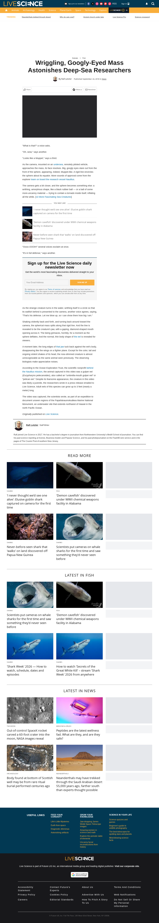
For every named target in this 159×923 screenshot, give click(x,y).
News (104, 79)
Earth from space (58, 825)
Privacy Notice (30, 291)
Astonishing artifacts (60, 832)
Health (42, 10)
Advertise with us (93, 894)
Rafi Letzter (66, 79)
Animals (15, 10)
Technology (90, 10)
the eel (77, 336)
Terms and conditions (127, 887)
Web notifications (125, 894)
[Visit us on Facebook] (88, 3)
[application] (59, 116)
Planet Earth (65, 10)
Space (78, 10)
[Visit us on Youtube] (101, 3)
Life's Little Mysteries (60, 821)
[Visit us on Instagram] (97, 3)
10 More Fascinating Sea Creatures (53, 197)
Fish (84, 58)
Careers (23, 899)
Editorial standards (62, 899)
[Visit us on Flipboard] (105, 3)
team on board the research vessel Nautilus (52, 179)
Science (52, 10)
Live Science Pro (119, 17)
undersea (58, 164)
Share (28, 90)
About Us (87, 887)
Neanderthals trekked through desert (36, 17)
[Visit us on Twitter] (92, 3)
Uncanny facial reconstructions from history (89, 844)
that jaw (60, 346)
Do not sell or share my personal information (127, 902)
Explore (103, 10)
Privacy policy (26, 894)
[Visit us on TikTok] (109, 3)
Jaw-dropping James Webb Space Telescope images (90, 823)
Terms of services (54, 289)
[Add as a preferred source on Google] (79, 874)
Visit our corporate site (127, 866)
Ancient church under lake (93, 17)
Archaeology (29, 10)
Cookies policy (59, 894)
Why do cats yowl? (67, 17)
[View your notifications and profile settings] (146, 3)
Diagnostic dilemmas (60, 829)
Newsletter (92, 90)
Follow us (79, 90)
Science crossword (142, 17)
